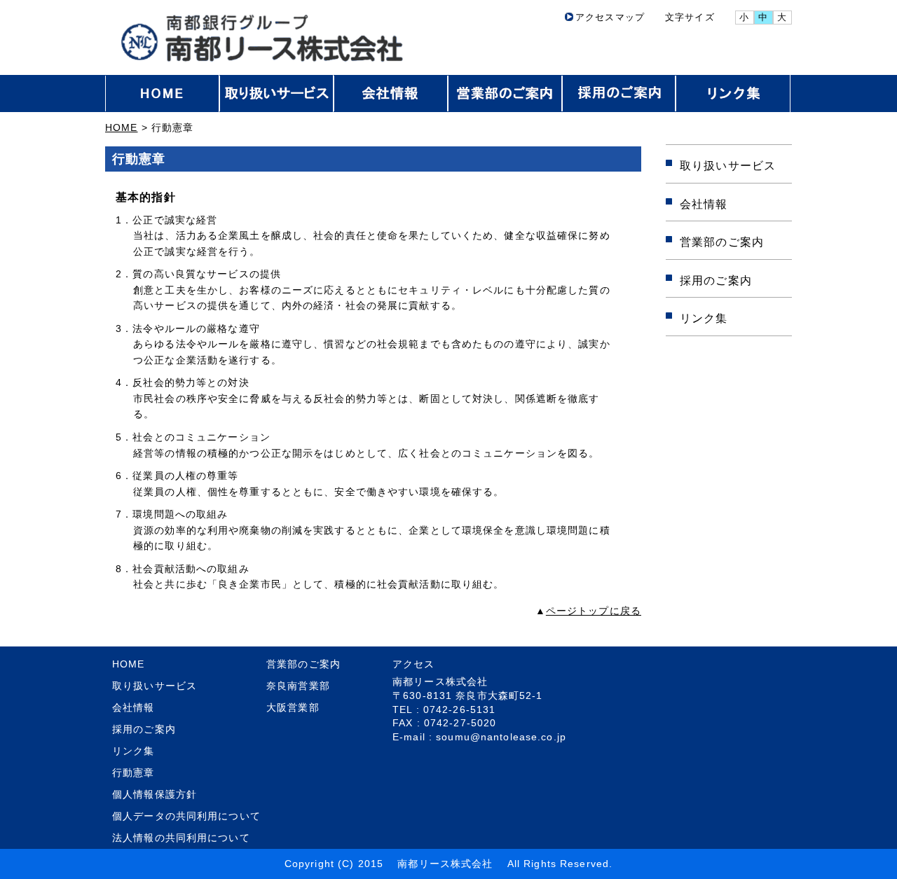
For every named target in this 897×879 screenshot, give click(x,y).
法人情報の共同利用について (181, 837)
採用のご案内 (716, 280)
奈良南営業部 (298, 685)
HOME (121, 127)
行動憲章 (133, 772)
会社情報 (704, 204)
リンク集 (704, 318)
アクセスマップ (610, 17)
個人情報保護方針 (154, 794)
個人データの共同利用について (186, 816)
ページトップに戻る (593, 610)
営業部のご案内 (722, 241)
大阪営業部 (293, 707)
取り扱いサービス (728, 165)
